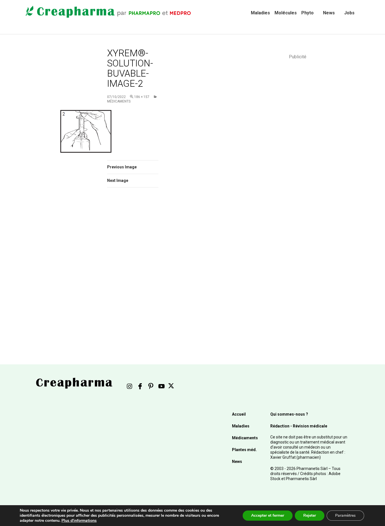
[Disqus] (140, 271)
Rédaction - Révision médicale (298, 426)
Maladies (260, 12)
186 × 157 (141, 97)
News (329, 12)
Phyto (307, 12)
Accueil (239, 414)
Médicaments (245, 438)
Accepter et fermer (267, 515)
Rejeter (309, 515)
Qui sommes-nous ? (289, 414)
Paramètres (345, 515)
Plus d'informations (79, 520)
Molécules (286, 12)
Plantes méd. (244, 449)
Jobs (349, 12)
